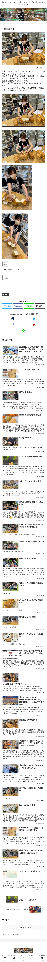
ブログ (6, 295)
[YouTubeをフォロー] (34, 324)
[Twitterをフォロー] (34, 318)
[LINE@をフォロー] (23, 330)
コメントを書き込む (23, 927)
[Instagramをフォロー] (12, 324)
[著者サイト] (12, 318)
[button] (42, 497)
